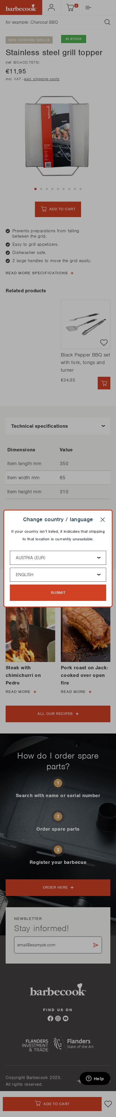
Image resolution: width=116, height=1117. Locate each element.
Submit (58, 592)
